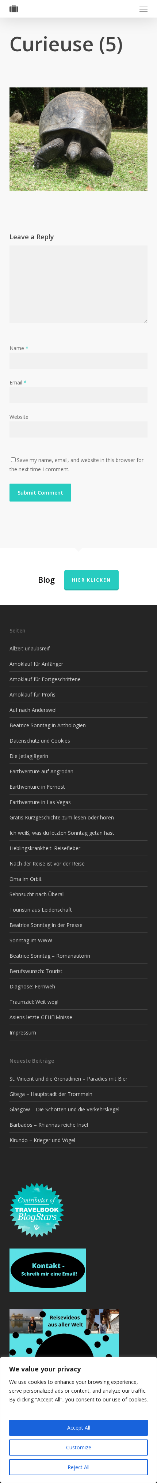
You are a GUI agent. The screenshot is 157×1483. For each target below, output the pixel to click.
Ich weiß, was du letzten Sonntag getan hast (61, 832)
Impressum (22, 1032)
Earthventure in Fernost (37, 786)
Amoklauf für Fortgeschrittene (45, 679)
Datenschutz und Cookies (39, 740)
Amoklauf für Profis (32, 694)
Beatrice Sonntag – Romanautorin (49, 955)
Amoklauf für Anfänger (36, 663)
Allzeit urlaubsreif (29, 648)
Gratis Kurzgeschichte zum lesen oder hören (61, 817)
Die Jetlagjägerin (28, 755)
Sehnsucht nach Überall (37, 894)
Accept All (78, 1427)
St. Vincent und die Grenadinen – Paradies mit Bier (68, 1078)
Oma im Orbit (25, 878)
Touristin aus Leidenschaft (40, 909)
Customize (78, 1447)
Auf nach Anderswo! (33, 709)
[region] (78, 1420)
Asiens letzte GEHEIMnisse (40, 1017)
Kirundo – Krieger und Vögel (42, 1140)
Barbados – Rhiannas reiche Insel (48, 1124)
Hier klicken (91, 580)
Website (18, 416)
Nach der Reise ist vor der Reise (47, 863)
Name (18, 348)
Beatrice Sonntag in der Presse (46, 924)
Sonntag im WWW (30, 940)
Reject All (78, 1467)
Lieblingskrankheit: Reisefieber (44, 848)
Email (18, 382)
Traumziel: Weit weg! (33, 1001)
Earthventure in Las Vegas (40, 802)
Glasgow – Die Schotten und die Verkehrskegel (64, 1109)
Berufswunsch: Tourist (35, 971)
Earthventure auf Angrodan (41, 771)
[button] (143, 8)
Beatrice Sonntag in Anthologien (47, 725)
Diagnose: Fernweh (32, 986)
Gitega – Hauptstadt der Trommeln (50, 1093)
